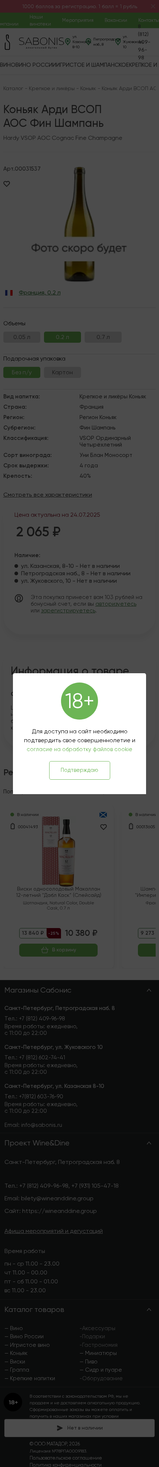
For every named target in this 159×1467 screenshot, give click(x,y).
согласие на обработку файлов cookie (79, 749)
